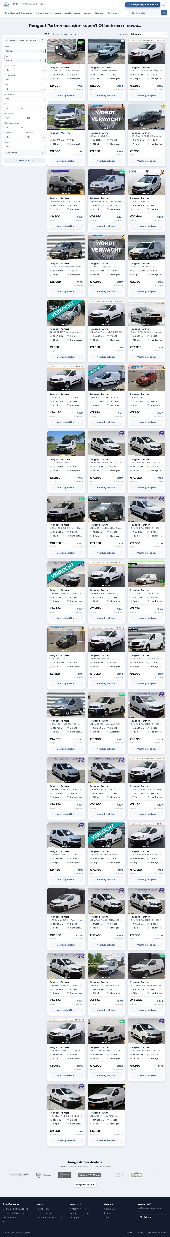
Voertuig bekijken (66, 95)
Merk (6, 46)
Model (7, 56)
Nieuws (107, 1213)
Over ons (112, 13)
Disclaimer (129, 1233)
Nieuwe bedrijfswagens (48, 13)
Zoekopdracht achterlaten (49, 1217)
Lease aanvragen (45, 1213)
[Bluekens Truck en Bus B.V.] (127, 1175)
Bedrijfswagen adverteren (144, 4)
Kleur (6, 85)
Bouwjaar (8, 113)
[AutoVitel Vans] (82, 1175)
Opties (7, 142)
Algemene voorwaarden (156, 1233)
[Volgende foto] (82, 51)
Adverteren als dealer (80, 1213)
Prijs (6, 104)
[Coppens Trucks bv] (111, 1175)
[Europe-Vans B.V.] (140, 1175)
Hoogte (29, 133)
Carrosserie (9, 66)
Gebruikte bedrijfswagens (18, 13)
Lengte (7, 133)
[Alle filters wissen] (42, 40)
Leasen (87, 13)
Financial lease (43, 1209)
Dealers (99, 13)
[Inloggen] (164, 4)
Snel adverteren (78, 1209)
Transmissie (10, 75)
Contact (108, 1217)
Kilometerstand (11, 123)
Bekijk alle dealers (85, 1184)
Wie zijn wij (109, 1209)
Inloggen (74, 1217)
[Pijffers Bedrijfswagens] (64, 1175)
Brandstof (9, 94)
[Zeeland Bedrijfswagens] (18, 1175)
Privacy (140, 1233)
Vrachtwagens (72, 13)
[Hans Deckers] (93, 1175)
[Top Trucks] (39, 1175)
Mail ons (147, 1217)
